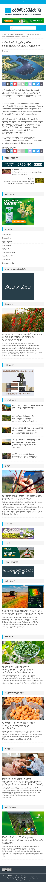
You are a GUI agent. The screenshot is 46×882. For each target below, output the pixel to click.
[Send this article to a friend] (19, 84)
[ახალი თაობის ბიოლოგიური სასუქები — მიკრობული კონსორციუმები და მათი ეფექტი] (6, 442)
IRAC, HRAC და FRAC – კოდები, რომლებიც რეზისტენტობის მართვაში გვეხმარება (22, 840)
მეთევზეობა (7, 245)
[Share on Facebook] (4, 84)
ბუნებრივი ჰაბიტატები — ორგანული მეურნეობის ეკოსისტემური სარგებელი (25, 418)
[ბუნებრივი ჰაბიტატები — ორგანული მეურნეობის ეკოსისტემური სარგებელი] (6, 418)
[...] (27, 355)
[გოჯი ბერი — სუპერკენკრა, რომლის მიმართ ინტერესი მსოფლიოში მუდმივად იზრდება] (23, 320)
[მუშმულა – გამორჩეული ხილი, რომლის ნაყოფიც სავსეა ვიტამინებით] (23, 708)
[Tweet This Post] (8, 84)
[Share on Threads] (41, 84)
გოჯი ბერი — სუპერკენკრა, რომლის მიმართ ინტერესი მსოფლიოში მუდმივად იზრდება (22, 337)
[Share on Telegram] (34, 84)
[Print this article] (23, 84)
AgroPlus (9, 636)
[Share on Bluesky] (38, 84)
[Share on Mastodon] (30, 84)
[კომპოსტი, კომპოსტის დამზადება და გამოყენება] (6, 456)
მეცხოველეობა (8, 263)
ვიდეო (7, 466)
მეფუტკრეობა (7, 256)
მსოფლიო (9, 749)
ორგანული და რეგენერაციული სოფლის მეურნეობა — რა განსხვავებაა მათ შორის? (27, 430)
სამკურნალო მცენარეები (14, 693)
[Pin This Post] (15, 84)
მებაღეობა (6, 234)
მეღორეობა (6, 259)
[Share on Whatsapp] (26, 84)
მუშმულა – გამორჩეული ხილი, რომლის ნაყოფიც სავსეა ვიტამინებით (18, 725)
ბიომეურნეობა (10, 400)
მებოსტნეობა (7, 238)
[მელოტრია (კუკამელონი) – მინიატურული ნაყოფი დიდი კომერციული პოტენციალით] (23, 652)
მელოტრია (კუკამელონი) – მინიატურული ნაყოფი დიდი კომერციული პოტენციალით (17, 669)
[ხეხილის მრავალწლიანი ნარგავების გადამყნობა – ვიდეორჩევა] (23, 481)
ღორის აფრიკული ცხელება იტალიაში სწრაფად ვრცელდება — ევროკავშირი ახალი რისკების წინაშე (22, 781)
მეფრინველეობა (8, 252)
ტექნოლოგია (10, 581)
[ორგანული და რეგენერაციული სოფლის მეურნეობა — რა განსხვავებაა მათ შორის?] (6, 430)
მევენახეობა (7, 242)
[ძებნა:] (23, 28)
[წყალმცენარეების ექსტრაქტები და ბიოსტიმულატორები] (6, 407)
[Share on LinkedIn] (11, 84)
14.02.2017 (7, 51)
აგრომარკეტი (10, 807)
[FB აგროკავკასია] (23, 2)
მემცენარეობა (7, 249)
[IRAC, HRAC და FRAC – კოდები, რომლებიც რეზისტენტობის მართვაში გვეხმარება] (23, 823)
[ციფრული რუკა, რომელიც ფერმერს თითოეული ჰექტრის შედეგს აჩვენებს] (23, 596)
